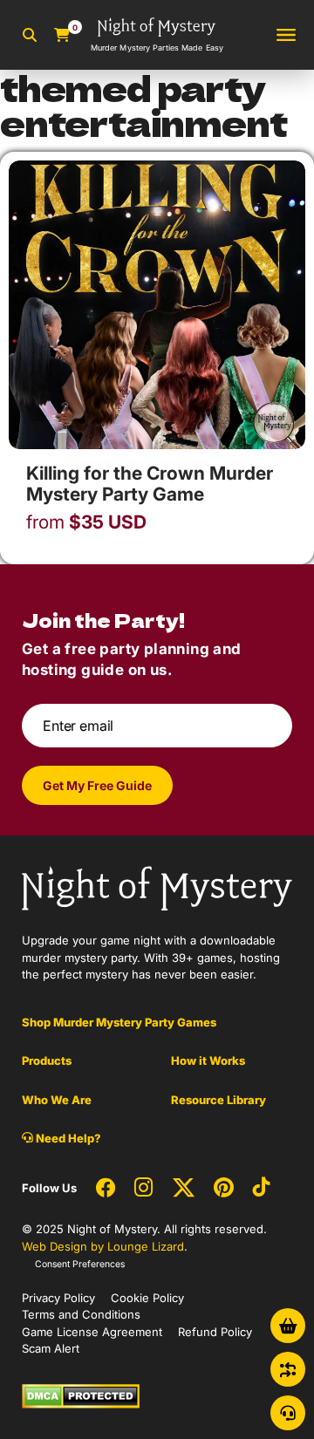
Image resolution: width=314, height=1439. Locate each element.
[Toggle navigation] (286, 35)
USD (86, 522)
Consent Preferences (80, 1264)
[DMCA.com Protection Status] (81, 1394)
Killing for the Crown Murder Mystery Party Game (149, 483)
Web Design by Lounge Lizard (103, 1246)
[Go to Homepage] (157, 887)
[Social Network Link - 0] (105, 1188)
